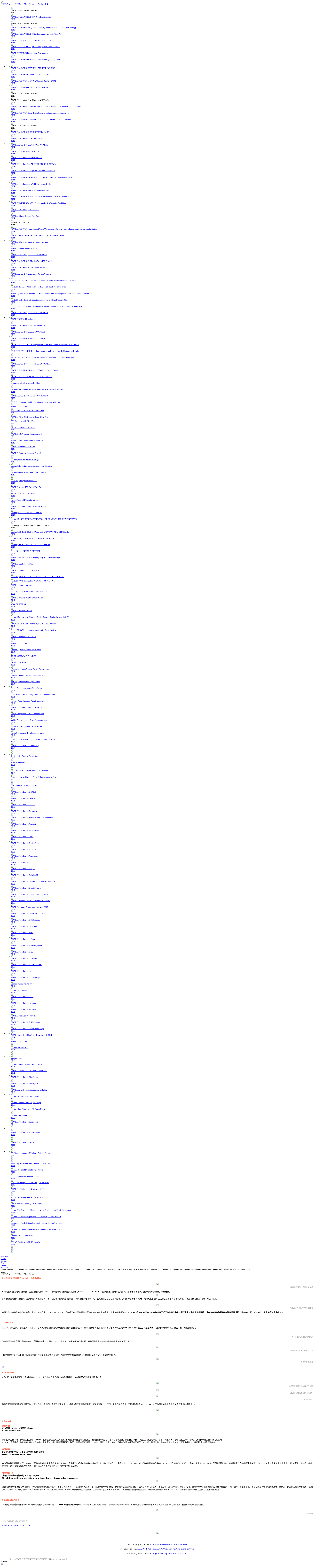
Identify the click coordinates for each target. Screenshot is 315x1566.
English (41, 4)
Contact (4, 1265)
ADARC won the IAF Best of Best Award (17, 4)
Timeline (4, 1267)
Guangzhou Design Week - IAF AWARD (169, 1553)
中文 (46, 4)
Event (3, 1263)
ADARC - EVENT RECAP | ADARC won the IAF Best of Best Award (166, 1549)
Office (3, 1259)
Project (3, 1261)
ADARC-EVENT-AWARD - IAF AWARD (168, 1544)
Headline (4, 1256)
